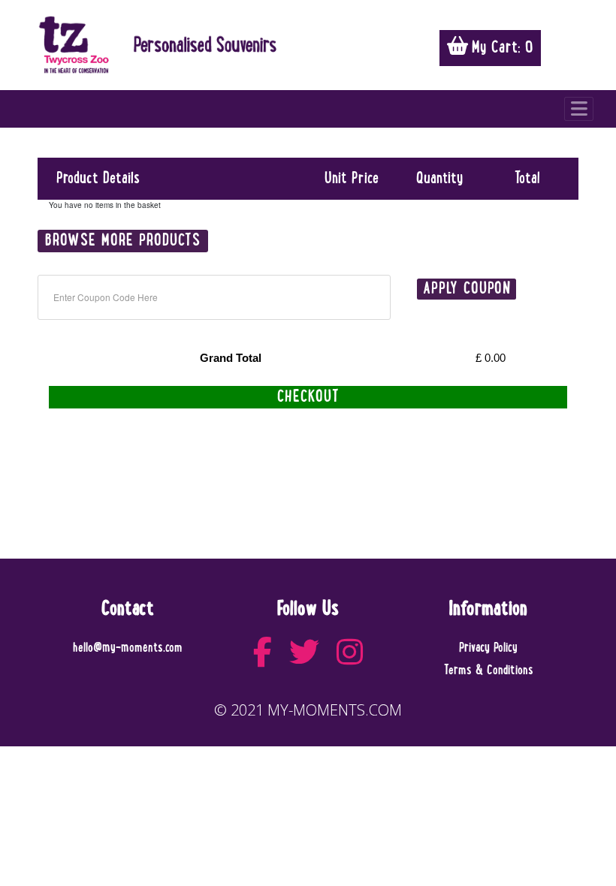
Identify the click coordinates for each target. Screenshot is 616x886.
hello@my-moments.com (128, 648)
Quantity (439, 178)
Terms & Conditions (488, 670)
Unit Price (352, 178)
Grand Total (230, 357)
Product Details (98, 178)
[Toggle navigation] (578, 109)
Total (527, 178)
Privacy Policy (488, 648)
